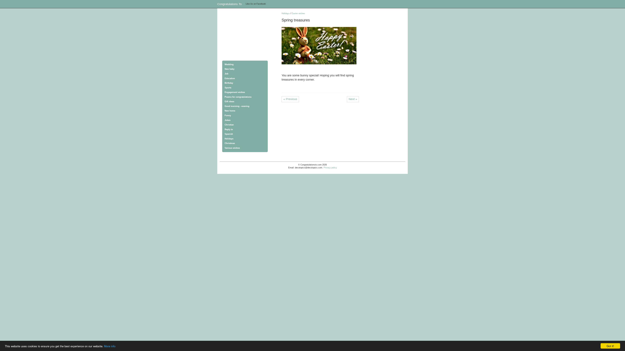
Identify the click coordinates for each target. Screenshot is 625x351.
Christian (229, 125)
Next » (353, 99)
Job (226, 73)
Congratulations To (229, 4)
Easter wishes (298, 13)
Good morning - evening (237, 106)
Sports (228, 87)
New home (230, 111)
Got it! (610, 346)
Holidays (229, 138)
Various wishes (232, 148)
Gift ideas (229, 101)
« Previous (290, 99)
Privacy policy (330, 167)
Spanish (229, 134)
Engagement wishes (235, 92)
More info (109, 346)
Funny (228, 115)
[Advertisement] (250, 35)
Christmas (230, 143)
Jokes (227, 120)
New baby (229, 69)
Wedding (229, 64)
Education (230, 78)
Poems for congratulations (238, 97)
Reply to (229, 129)
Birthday (229, 83)
